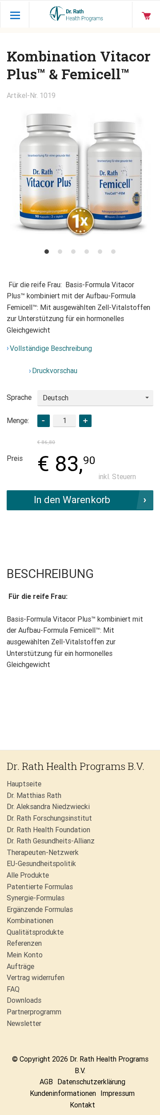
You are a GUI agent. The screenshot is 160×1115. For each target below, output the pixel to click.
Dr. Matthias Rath (34, 795)
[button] (85, 421)
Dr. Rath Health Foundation (48, 830)
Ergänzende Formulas (40, 909)
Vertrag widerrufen (35, 977)
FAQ (13, 989)
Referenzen (24, 943)
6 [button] (113, 251)
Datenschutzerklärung (91, 1082)
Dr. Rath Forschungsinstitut (49, 818)
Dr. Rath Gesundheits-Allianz (51, 841)
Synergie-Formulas (35, 898)
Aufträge (20, 966)
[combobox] (95, 398)
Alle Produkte (28, 875)
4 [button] (86, 251)
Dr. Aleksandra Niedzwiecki (48, 806)
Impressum (117, 1093)
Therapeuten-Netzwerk (43, 852)
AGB (46, 1082)
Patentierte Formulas (40, 887)
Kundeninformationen (63, 1093)
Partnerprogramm (34, 1012)
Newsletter (24, 1023)
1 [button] (46, 251)
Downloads (24, 1000)
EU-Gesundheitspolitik (41, 863)
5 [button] (100, 251)
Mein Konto (25, 955)
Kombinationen (30, 920)
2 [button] (60, 251)
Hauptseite (24, 784)
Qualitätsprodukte (35, 932)
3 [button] (73, 251)
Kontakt (82, 1105)
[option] (80, 172)
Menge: (18, 420)
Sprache (19, 397)
